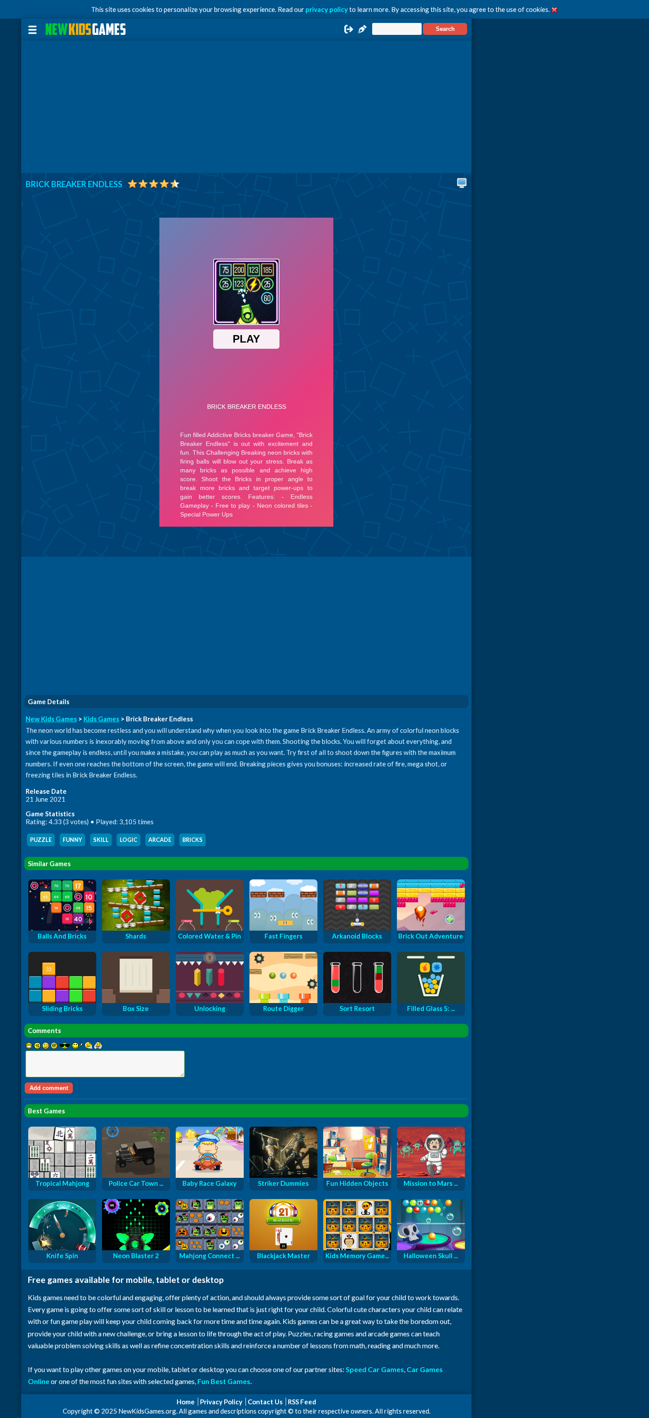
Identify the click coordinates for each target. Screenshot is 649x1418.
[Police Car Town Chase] (136, 1175)
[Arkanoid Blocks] (357, 928)
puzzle (41, 840)
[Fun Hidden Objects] (357, 1175)
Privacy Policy (221, 1402)
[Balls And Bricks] (62, 928)
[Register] (362, 32)
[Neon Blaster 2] (136, 1248)
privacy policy (327, 9)
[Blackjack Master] (283, 1248)
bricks (192, 840)
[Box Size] (136, 1000)
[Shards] (136, 928)
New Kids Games (51, 719)
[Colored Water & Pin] (210, 928)
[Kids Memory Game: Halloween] (357, 1248)
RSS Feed (302, 1402)
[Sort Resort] (357, 1000)
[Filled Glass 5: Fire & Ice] (431, 1000)
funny (72, 840)
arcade (159, 840)
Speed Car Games (375, 1369)
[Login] (349, 32)
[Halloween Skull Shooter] (431, 1248)
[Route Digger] (283, 1000)
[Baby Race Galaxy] (210, 1175)
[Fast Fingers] (283, 928)
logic (128, 840)
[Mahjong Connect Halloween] (210, 1248)
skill (101, 840)
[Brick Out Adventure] (431, 928)
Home (186, 1402)
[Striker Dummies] (283, 1175)
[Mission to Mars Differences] (431, 1175)
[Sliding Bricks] (62, 1000)
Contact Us (265, 1402)
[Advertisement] (246, 107)
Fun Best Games (223, 1381)
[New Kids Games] (87, 29)
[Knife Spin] (62, 1248)
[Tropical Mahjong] (62, 1175)
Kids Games (101, 719)
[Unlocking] (210, 1000)
